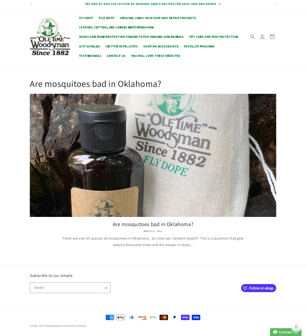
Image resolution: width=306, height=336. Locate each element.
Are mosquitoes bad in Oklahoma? (153, 224)
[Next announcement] (275, 4)
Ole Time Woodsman (51, 325)
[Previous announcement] (31, 4)
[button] (252, 37)
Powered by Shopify (74, 325)
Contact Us (287, 332)
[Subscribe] (105, 288)
